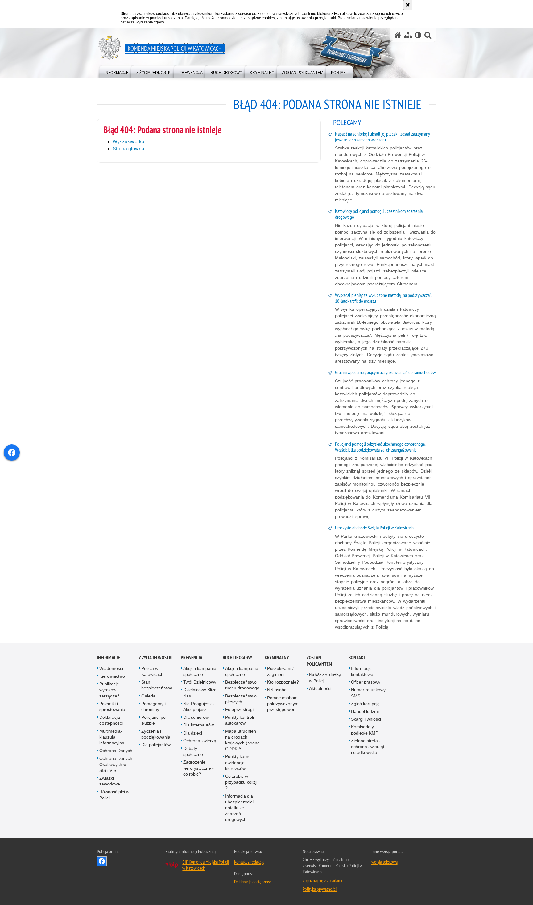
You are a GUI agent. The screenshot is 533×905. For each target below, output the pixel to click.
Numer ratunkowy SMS (368, 692)
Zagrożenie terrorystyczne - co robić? (198, 768)
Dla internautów (198, 724)
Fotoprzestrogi (239, 709)
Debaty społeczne (193, 751)
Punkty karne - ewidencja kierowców (239, 762)
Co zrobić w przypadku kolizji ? (241, 782)
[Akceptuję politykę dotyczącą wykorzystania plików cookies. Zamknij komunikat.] (407, 5)
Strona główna (128, 148)
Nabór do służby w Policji (325, 677)
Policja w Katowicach (152, 671)
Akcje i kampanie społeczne (199, 671)
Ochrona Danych (115, 750)
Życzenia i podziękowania (155, 734)
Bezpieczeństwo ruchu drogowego (242, 685)
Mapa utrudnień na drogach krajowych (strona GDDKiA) (242, 740)
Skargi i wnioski (366, 719)
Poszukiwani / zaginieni (280, 671)
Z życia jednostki (156, 657)
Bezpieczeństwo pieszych (241, 698)
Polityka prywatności (320, 889)
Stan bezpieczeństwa (156, 685)
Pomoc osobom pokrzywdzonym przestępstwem (283, 703)
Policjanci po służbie (153, 720)
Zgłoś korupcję (365, 703)
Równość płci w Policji (114, 794)
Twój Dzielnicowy (199, 682)
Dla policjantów (156, 744)
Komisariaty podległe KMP (364, 729)
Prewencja (191, 657)
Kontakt (357, 657)
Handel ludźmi (365, 711)
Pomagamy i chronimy (153, 706)
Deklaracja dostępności (111, 720)
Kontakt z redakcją (249, 862)
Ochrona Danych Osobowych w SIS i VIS (115, 764)
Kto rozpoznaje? (283, 682)
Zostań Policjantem (319, 660)
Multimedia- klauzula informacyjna (111, 737)
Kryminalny (277, 657)
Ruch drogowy (237, 657)
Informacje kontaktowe (362, 671)
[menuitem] (116, 71)
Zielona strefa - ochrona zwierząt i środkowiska (367, 746)
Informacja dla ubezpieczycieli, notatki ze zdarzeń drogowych (240, 807)
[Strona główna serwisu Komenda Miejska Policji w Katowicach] (398, 35)
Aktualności (320, 688)
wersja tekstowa (384, 862)
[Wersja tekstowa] (418, 35)
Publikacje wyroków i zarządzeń (109, 689)
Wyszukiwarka (128, 141)
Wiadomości (111, 668)
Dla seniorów (196, 717)
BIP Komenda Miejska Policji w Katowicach (205, 865)
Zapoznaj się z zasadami (322, 880)
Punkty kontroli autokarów (239, 720)
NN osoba (277, 689)
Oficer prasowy (365, 682)
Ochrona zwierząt (200, 740)
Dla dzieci (192, 732)
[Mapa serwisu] (408, 35)
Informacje (108, 657)
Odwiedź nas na (102, 861)
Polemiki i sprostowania (112, 706)
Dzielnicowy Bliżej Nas (200, 692)
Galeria (148, 695)
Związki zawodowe (109, 781)
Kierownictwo (112, 676)
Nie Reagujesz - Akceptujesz (198, 706)
